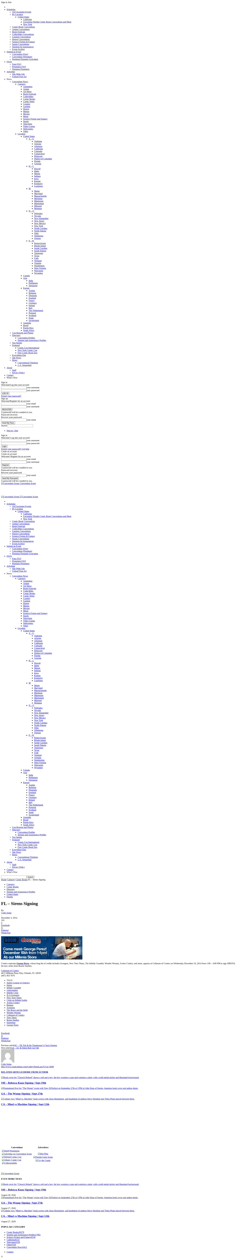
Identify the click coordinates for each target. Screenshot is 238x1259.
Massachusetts (40, 196)
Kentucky (38, 183)
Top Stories (17, 343)
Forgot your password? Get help (15, 449)
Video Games (29, 126)
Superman (11, 1022)
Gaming (26, 106)
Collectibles (28, 96)
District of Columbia (43, 159)
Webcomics (28, 129)
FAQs (9, 62)
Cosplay (26, 104)
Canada (26, 275)
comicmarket (12, 990)
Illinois (37, 173)
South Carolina (40, 248)
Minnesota (38, 201)
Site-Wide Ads (18, 74)
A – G (31, 139)
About (9, 368)
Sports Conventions (20, 44)
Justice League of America (18, 983)
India (31, 280)
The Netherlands (36, 310)
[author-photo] (7, 1062)
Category (22, 84)
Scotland (32, 315)
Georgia (37, 164)
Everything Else (19, 355)
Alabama (38, 141)
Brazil (25, 325)
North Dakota (40, 231)
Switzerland (34, 320)
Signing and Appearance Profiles (32, 340)
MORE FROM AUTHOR (36, 1072)
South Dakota (40, 251)
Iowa (36, 178)
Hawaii (37, 169)
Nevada (37, 216)
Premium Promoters (20, 69)
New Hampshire (41, 218)
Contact (10, 375)
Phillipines (33, 283)
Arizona (37, 144)
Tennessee (38, 253)
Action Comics (13, 1003)
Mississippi (39, 203)
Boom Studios (13, 1020)
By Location (17, 14)
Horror (26, 109)
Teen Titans (12, 1017)
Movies (26, 114)
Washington (39, 266)
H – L (31, 166)
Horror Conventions (21, 39)
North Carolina (40, 228)
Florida (37, 161)
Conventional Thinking (28, 363)
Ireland (32, 305)
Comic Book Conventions (23, 27)
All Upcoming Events (21, 12)
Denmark (33, 295)
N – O (31, 211)
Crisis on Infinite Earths (17, 1000)
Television (27, 124)
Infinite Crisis (12, 993)
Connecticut (39, 154)
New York (27, 24)
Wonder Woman (14, 1012)
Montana (38, 208)
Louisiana (38, 186)
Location (21, 134)
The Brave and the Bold (17, 1010)
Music (26, 116)
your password (33, 390)
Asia (25, 278)
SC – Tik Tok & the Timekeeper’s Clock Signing (35, 1045)
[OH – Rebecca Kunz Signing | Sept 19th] (70, 1077)
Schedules (11, 9)
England (32, 298)
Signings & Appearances (23, 47)
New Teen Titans (14, 998)
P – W (31, 241)
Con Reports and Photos (22, 333)
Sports (26, 121)
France (32, 300)
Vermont (38, 261)
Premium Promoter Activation (25, 59)
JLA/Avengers (13, 995)
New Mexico (40, 223)
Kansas (37, 181)
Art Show (27, 91)
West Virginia (40, 268)
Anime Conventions (21, 29)
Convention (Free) (20, 54)
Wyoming (38, 273)
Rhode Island (40, 246)
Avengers (11, 1007)
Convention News (20, 81)
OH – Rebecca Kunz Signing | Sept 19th (23, 1082)
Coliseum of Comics (10, 970)
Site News (16, 358)
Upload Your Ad (19, 76)
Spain (31, 318)
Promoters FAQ (19, 67)
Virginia (37, 263)
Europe (26, 288)
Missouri (38, 206)
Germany (33, 303)
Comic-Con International (28, 348)
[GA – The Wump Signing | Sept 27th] (69, 1088)
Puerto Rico (28, 328)
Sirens (9, 985)
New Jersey (39, 221)
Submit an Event (14, 52)
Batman (10, 1005)
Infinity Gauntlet (14, 988)
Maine (37, 191)
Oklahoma (38, 236)
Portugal (32, 313)
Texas (36, 256)
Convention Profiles (26, 338)
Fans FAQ (16, 64)
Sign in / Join (12, 430)
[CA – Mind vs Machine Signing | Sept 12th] (68, 1099)
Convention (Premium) (22, 57)
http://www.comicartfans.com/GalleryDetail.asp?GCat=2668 (27, 1066)
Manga (26, 111)
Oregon (37, 238)
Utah (36, 258)
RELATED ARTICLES (12, 1072)
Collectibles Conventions (23, 34)
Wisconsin (38, 271)
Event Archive (18, 49)
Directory (16, 335)
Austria (32, 290)
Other (25, 131)
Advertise (11, 71)
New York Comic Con (27, 350)
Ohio (36, 233)
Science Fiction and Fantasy (35, 119)
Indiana (37, 176)
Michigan (38, 198)
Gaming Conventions (21, 37)
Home (3, 879)
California (27, 19)
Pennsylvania (40, 243)
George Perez (12, 1025)
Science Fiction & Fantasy (23, 42)
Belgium (32, 293)
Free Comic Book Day (27, 353)
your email (31, 403)
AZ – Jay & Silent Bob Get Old (25, 1048)
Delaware (38, 156)
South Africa (28, 330)
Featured (16, 345)
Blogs (14, 360)
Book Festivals (18, 32)
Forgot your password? (11, 396)
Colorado (38, 151)
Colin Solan (6, 913)
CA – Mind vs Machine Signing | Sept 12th (25, 1104)
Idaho (36, 171)
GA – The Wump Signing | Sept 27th (22, 1093)
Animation (27, 86)
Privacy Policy (18, 373)
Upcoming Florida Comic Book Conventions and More (47, 22)
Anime (26, 89)
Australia (27, 323)
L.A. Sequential (24, 365)
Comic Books (29, 99)
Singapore (33, 285)
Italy (31, 308)
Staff (14, 370)
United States (23, 17)
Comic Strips (28, 101)
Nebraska (38, 213)
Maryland (38, 193)
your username (33, 387)
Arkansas (38, 146)
